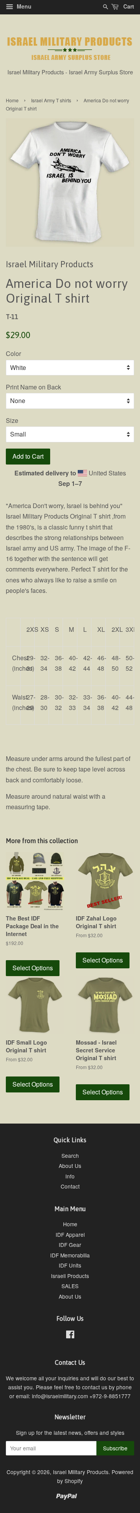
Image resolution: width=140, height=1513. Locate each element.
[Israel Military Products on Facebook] (70, 1335)
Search (70, 1155)
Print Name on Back (33, 386)
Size (12, 420)
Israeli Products (70, 1276)
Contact (70, 1186)
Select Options (32, 967)
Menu (23, 6)
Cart (128, 6)
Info (70, 1176)
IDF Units (70, 1265)
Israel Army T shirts (51, 100)
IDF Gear (70, 1244)
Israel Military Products (80, 1472)
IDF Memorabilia (70, 1255)
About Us (70, 1165)
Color (13, 353)
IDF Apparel (70, 1234)
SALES (70, 1286)
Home (12, 100)
